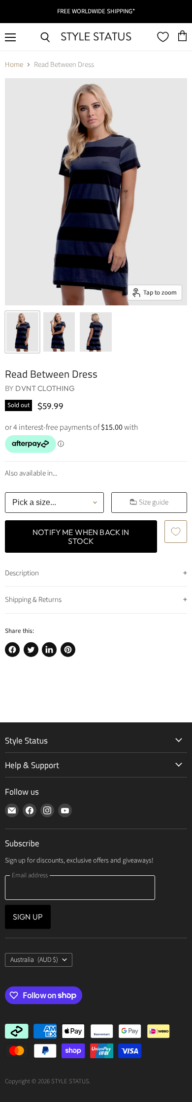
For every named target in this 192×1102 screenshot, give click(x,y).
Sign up (28, 917)
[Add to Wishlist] (175, 531)
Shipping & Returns (33, 600)
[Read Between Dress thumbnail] (22, 332)
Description (22, 573)
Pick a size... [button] (34, 502)
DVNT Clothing (45, 388)
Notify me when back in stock (80, 536)
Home (14, 64)
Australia (34, 960)
